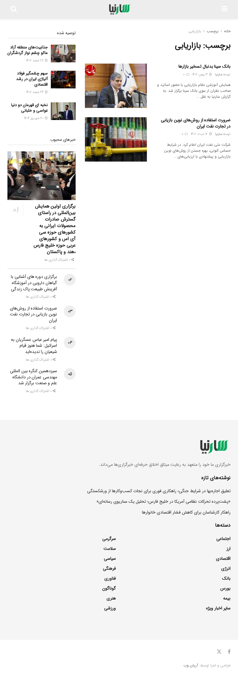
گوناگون (109, 588)
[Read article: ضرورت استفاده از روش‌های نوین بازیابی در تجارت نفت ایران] (116, 139)
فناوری (110, 578)
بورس (225, 588)
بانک (226, 578)
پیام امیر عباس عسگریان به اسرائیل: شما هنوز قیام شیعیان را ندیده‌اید (34, 345)
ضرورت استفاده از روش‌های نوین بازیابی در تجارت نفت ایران (196, 123)
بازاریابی (194, 31)
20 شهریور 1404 (34, 118)
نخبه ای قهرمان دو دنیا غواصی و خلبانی (29, 108)
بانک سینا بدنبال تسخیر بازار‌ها (204, 66)
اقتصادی (223, 558)
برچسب (212, 31)
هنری (111, 598)
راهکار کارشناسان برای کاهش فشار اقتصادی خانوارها (186, 512)
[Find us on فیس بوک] (229, 652)
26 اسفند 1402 (35, 60)
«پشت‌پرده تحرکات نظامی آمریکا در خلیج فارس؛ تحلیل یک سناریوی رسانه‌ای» (163, 501)
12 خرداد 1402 (200, 134)
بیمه (227, 598)
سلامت (110, 548)
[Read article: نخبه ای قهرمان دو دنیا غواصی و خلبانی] (63, 111)
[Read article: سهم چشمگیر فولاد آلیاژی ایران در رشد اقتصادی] (63, 79)
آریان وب (190, 665)
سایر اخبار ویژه (218, 608)
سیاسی (110, 558)
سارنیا (218, 74)
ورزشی (110, 608)
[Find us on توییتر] (219, 652)
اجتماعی (223, 538)
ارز (229, 548)
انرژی (226, 568)
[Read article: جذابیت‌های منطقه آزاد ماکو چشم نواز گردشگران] (63, 53)
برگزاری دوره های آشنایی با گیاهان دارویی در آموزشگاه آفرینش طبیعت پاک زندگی (34, 282)
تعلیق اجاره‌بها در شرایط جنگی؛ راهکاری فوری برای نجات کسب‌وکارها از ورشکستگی (159, 491)
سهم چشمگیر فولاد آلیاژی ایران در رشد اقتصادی (32, 79)
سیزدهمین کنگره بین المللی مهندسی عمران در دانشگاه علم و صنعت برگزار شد (33, 376)
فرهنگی (109, 568)
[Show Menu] (224, 9)
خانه (227, 31)
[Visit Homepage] (119, 9)
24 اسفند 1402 (35, 92)
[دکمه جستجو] (14, 9)
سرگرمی (109, 538)
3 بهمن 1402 (200, 74)
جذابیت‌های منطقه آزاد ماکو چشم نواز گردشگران (27, 50)
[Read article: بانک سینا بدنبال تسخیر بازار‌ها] (116, 86)
